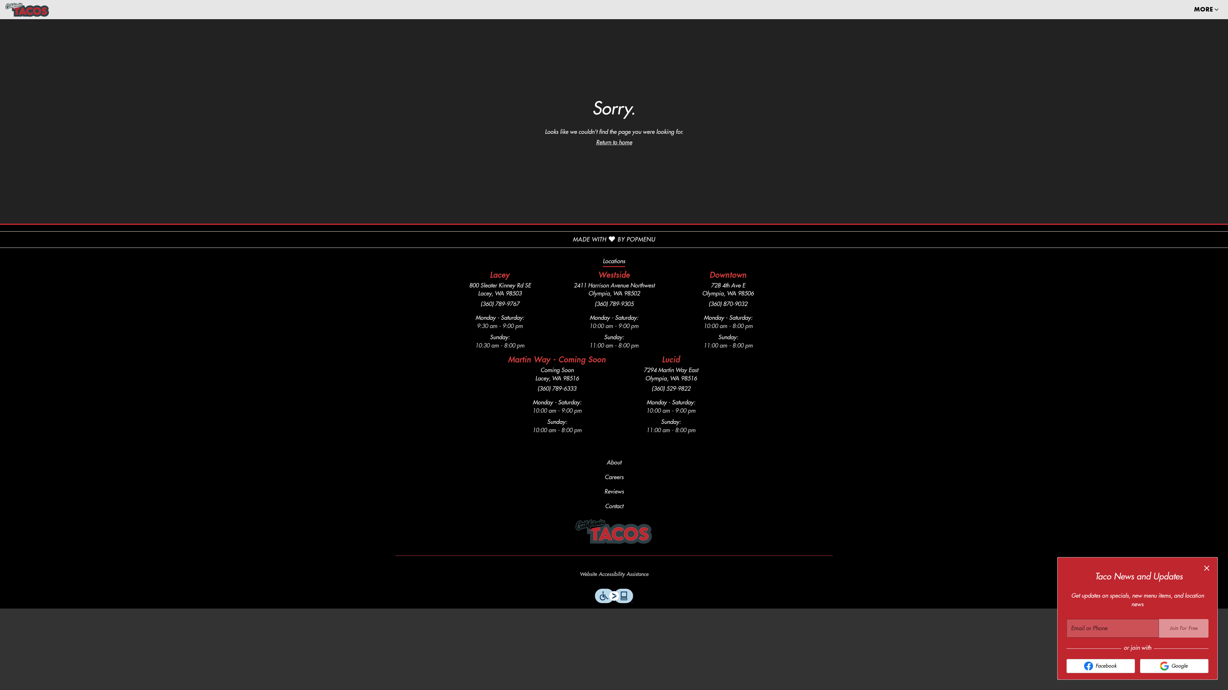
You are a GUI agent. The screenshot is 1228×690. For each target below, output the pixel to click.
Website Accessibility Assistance (614, 574)
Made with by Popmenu (327, 239)
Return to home (614, 142)
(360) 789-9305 (614, 304)
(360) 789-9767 (500, 304)
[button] (1207, 9)
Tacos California (614, 531)
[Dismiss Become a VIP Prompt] (1207, 568)
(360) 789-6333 (557, 389)
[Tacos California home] (34, 10)
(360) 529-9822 (671, 389)
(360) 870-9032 (728, 304)
